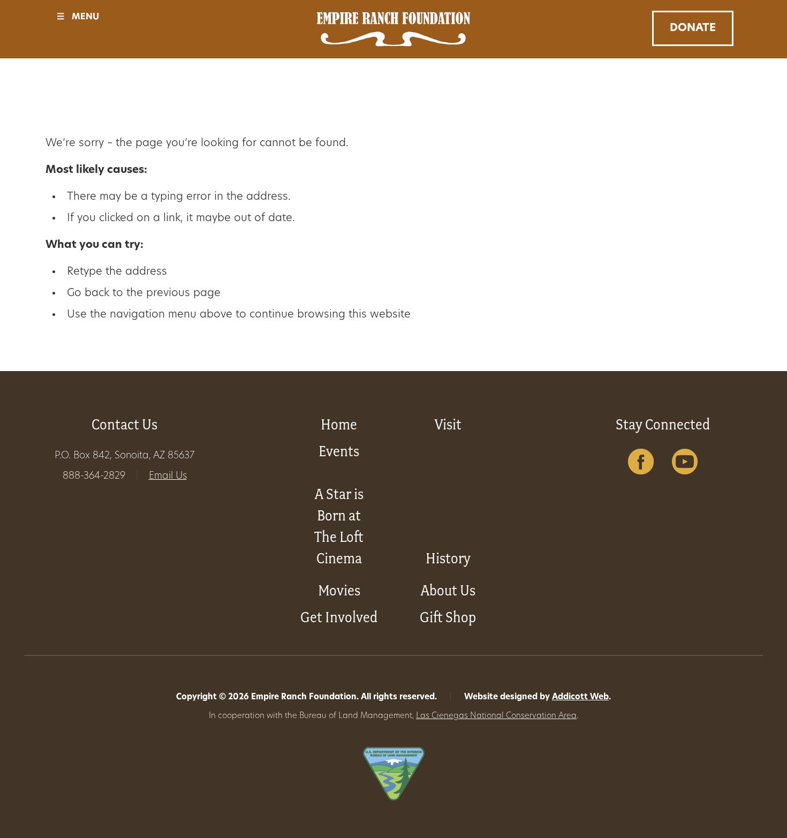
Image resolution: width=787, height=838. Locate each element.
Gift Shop (448, 617)
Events (339, 451)
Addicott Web (580, 697)
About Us (448, 590)
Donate (693, 28)
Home (339, 424)
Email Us (168, 476)
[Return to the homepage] (394, 29)
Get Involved (338, 617)
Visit (448, 424)
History (448, 558)
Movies (339, 590)
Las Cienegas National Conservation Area (496, 716)
